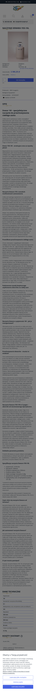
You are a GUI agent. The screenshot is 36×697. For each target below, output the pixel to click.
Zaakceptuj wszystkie (18, 686)
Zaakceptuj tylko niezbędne (18, 677)
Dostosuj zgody (18, 682)
